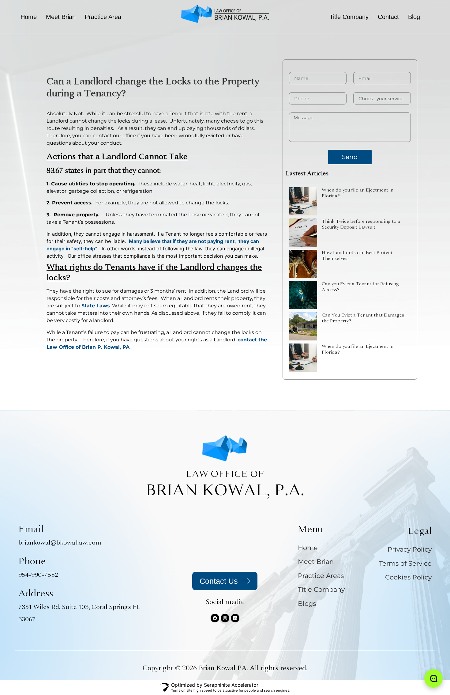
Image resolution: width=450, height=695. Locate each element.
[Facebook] (215, 618)
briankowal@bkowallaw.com (59, 542)
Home (29, 16)
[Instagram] (225, 618)
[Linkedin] (235, 618)
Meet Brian (61, 16)
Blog (414, 16)
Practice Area (103, 16)
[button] (107, 17)
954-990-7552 (38, 575)
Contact (388, 16)
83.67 (55, 170)
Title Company (349, 16)
